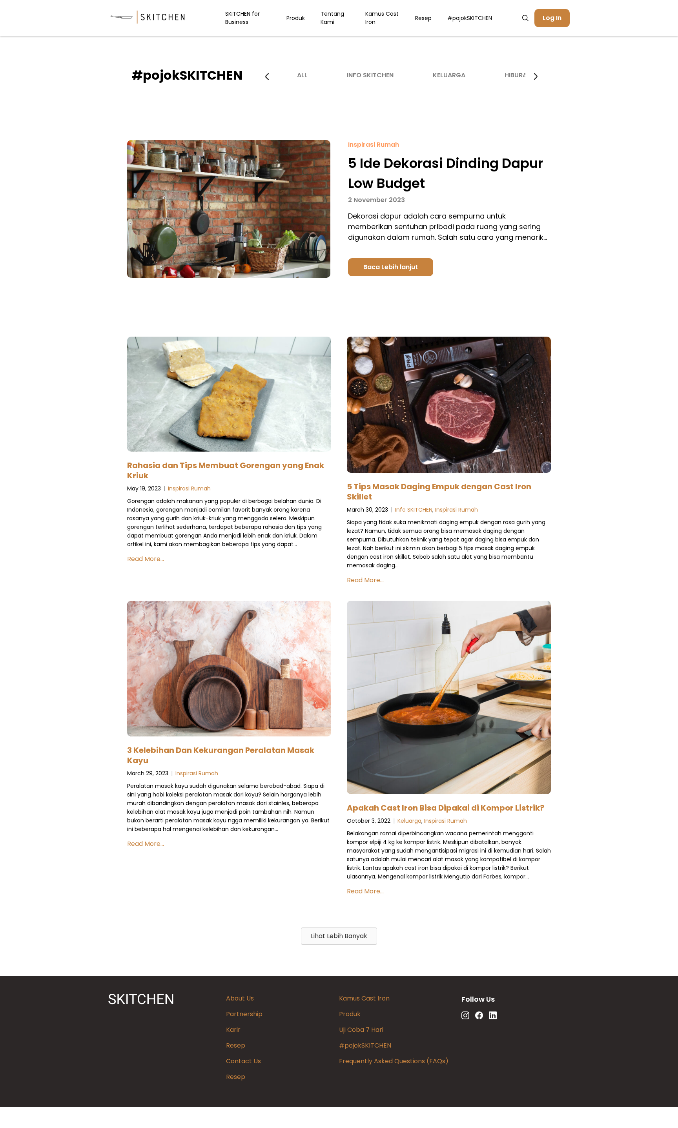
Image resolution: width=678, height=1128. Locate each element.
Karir (233, 1029)
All (302, 75)
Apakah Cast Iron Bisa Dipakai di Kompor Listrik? (445, 807)
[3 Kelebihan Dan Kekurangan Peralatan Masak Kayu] (229, 670)
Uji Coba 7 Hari (361, 1029)
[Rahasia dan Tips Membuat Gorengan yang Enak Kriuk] (229, 395)
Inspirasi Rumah (373, 144)
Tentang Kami (332, 18)
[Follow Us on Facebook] (479, 1015)
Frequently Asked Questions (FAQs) (393, 1061)
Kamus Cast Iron (382, 18)
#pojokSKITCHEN (469, 18)
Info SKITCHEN (370, 75)
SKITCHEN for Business (242, 18)
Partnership (244, 1014)
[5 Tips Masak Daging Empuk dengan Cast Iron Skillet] (449, 406)
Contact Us (243, 1061)
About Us (240, 998)
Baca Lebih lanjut (390, 267)
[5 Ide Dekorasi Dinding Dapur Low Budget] (228, 276)
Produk (295, 18)
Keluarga (449, 75)
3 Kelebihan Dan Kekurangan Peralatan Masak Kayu (220, 755)
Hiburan (518, 75)
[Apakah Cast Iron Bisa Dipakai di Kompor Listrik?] (449, 699)
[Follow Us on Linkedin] (493, 1015)
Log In (552, 17)
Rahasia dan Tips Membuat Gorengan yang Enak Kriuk (225, 470)
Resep (423, 18)
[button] (339, 936)
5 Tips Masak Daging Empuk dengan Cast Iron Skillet (439, 491)
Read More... (145, 558)
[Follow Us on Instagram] (465, 1015)
